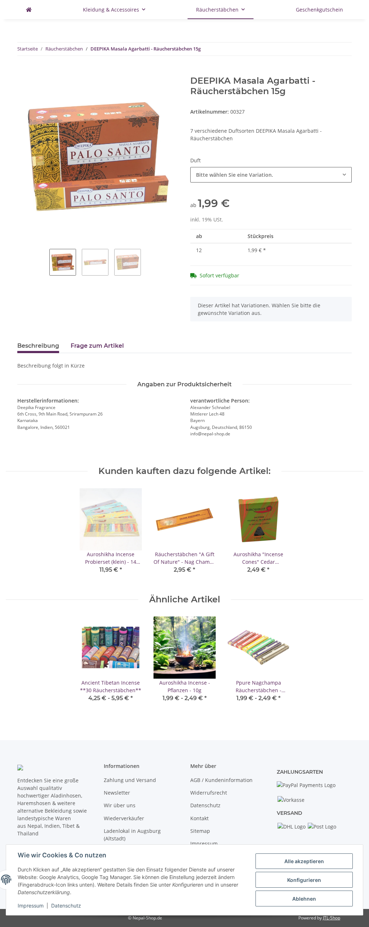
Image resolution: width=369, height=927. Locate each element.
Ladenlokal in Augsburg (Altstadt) (132, 834)
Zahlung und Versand (130, 780)
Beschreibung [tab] (38, 345)
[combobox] (271, 175)
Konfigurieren (304, 880)
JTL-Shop (331, 918)
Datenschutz (205, 805)
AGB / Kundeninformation (221, 780)
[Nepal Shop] (28, 9)
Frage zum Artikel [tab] (97, 345)
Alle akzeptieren (304, 861)
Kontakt (199, 818)
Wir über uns (119, 805)
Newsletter (117, 792)
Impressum (204, 843)
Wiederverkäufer (124, 818)
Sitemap (200, 830)
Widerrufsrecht (208, 792)
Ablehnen (304, 899)
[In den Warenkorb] (23, 72)
